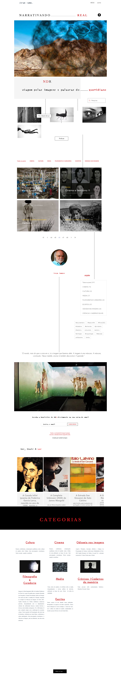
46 (59, 237)
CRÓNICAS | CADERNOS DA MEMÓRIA (34, 220)
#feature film (91, 322)
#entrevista (88, 326)
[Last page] (75, 237)
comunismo (88, 330)
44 (51, 237)
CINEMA (32, 161)
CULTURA (40, 161)
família (88, 337)
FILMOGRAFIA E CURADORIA (63, 161)
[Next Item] (101, 481)
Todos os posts (21, 161)
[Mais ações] (53, 172)
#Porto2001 (101, 322)
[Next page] (71, 237)
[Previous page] (47, 237)
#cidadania (79, 326)
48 (67, 237)
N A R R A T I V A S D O (48, 15)
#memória (78, 330)
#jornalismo (98, 326)
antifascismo (79, 337)
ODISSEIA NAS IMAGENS (92, 161)
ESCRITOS (78, 161)
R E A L (82, 15)
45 (55, 237)
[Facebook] (99, 14)
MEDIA (49, 161)
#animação (79, 334)
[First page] (43, 237)
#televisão (99, 334)
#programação (89, 334)
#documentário (80, 322)
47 (63, 237)
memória (96, 330)
